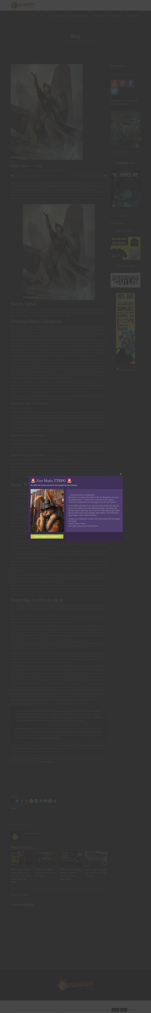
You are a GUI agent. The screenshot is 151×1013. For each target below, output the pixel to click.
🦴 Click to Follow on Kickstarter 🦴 (47, 536)
